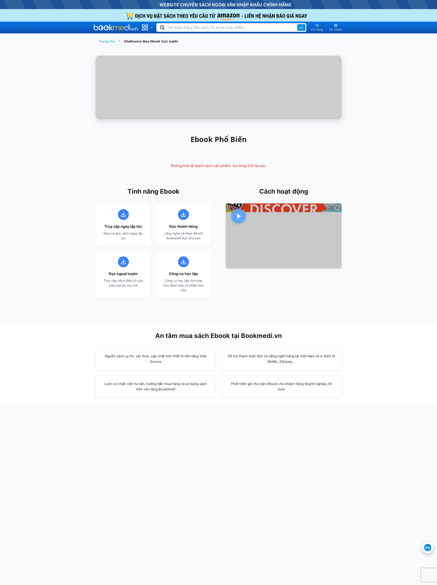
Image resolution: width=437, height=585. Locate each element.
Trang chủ (107, 41)
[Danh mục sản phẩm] (147, 27)
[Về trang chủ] (116, 27)
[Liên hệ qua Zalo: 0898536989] (427, 547)
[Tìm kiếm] (301, 27)
